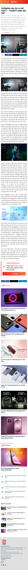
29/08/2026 (3, 337)
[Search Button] (26, 2)
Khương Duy (7, 32)
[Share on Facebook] (8, 55)
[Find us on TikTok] (5, 565)
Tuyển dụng (3, 559)
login (5, 443)
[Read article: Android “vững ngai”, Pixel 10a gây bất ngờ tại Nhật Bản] (14, 323)
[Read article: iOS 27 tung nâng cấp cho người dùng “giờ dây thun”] (14, 457)
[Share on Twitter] (16, 55)
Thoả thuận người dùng (5, 558)
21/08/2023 (13, 32)
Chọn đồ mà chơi (9, 5)
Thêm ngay (15, 273)
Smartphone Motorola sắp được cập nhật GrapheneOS (15, 486)
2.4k (7, 388)
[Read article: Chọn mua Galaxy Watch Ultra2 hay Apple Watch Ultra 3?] (14, 400)
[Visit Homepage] (13, 2)
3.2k (7, 337)
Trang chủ (3, 5)
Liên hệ (2, 561)
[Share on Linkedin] (23, 55)
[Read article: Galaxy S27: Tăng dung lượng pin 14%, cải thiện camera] (14, 374)
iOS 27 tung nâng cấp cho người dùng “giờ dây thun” (10, 469)
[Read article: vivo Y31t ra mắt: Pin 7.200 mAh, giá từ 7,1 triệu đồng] (14, 349)
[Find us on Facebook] (1, 565)
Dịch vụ (2, 562)
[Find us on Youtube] (3, 565)
